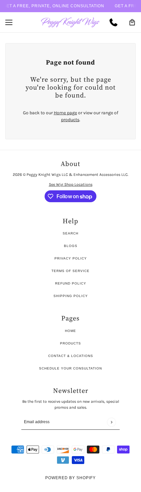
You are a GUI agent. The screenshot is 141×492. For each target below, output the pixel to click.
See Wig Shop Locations (70, 184)
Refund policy (70, 283)
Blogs (70, 246)
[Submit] (111, 422)
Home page (65, 113)
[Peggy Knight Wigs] (70, 22)
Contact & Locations (70, 356)
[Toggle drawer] (8, 22)
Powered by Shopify (70, 478)
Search (70, 233)
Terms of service (70, 271)
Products (70, 343)
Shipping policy (70, 296)
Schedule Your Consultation (70, 368)
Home (70, 331)
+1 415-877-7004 (116, 22)
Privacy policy (70, 258)
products (70, 120)
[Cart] (132, 22)
